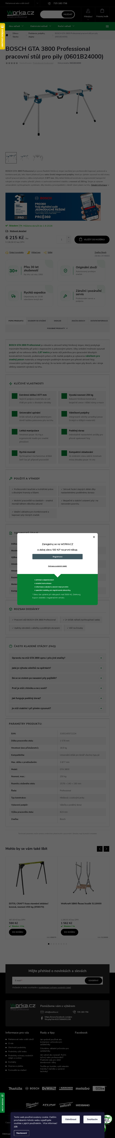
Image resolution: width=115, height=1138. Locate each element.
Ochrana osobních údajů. (57, 566)
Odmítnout (70, 1119)
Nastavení (21, 1133)
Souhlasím (92, 1119)
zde (15, 1126)
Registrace (57, 556)
